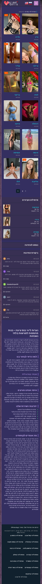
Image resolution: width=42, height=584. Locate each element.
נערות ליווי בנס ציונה (17, 561)
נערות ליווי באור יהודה (15, 567)
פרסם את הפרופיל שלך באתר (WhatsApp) (24, 527)
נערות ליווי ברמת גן (16, 535)
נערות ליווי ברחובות (32, 574)
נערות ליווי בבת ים (32, 555)
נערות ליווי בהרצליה (31, 542)
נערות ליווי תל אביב (21, 577)
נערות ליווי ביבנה (15, 548)
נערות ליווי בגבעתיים (31, 567)
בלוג (18, 532)
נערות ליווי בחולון (18, 555)
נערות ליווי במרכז (30, 11)
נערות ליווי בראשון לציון (30, 548)
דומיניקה (7, 291)
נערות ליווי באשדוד (32, 561)
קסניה (7, 266)
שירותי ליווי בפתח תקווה (15, 542)
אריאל (7, 317)
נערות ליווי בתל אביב (31, 535)
